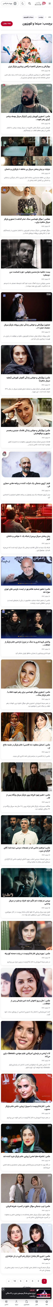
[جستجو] (29, 3)
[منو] (49, 3)
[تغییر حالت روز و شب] (22, 3)
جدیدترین (26, 1305)
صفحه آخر (26, 1287)
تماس (6, 1305)
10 (15, 1281)
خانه (49, 17)
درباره (16, 1305)
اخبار (36, 1305)
